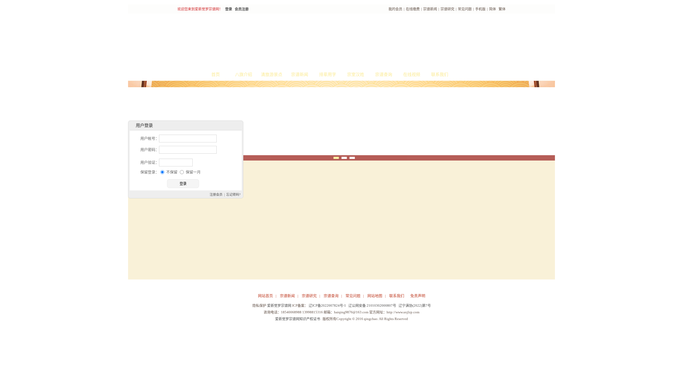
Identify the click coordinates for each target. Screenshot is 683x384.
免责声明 (417, 296)
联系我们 (439, 74)
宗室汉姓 (355, 74)
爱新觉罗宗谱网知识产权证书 (297, 319)
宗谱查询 (383, 74)
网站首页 (265, 296)
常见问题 (465, 9)
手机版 (480, 9)
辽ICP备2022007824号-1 (327, 305)
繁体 (502, 9)
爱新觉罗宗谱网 (279, 305)
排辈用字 (327, 74)
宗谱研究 (447, 9)
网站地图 (374, 296)
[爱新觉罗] (274, 42)
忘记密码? (326, 232)
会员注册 (242, 9)
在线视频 (411, 74)
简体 (492, 9)
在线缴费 (413, 9)
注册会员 (309, 232)
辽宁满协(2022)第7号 (415, 305)
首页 (215, 74)
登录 (228, 9)
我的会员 (395, 9)
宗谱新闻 (430, 9)
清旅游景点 (271, 74)
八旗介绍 (243, 74)
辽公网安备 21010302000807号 (372, 305)
